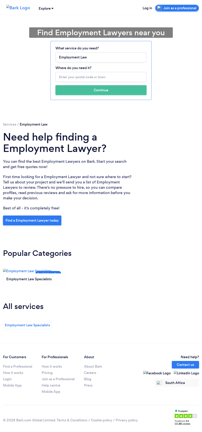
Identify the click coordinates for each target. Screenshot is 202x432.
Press (88, 385)
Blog (87, 379)
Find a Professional (17, 366)
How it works (13, 372)
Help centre (51, 385)
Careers (90, 372)
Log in (147, 8)
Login (7, 379)
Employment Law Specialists (27, 325)
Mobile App (12, 385)
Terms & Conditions (72, 420)
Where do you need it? (73, 68)
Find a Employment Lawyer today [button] (32, 220)
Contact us (185, 364)
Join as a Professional (58, 379)
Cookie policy (101, 420)
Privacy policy (127, 420)
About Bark (93, 366)
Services (9, 124)
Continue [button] (101, 90)
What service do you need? (77, 48)
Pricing (47, 372)
